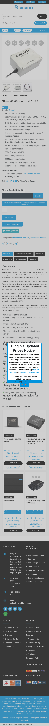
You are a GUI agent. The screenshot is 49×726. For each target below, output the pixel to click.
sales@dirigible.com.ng (30, 372)
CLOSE (24, 385)
